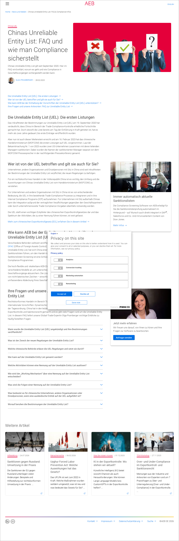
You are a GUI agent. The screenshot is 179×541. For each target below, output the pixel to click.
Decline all (84, 294)
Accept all (61, 294)
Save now (76, 302)
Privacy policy (57, 253)
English (53, 234)
